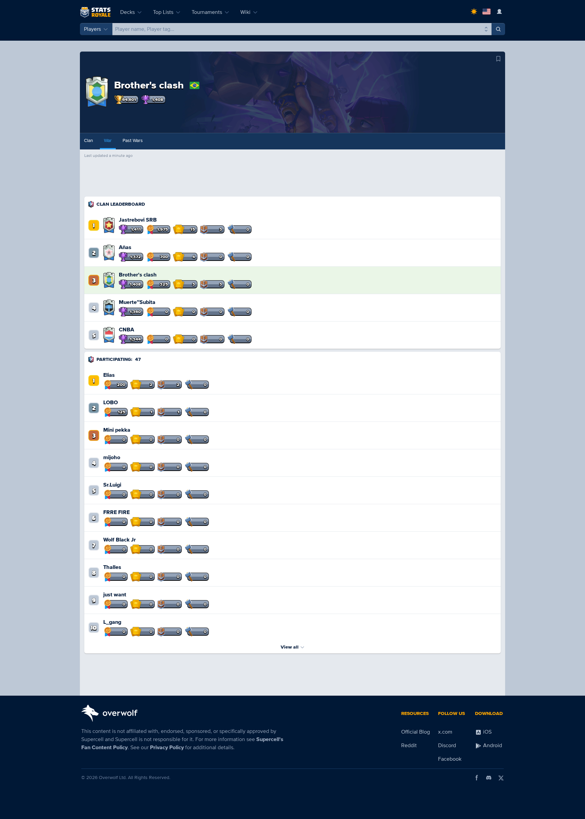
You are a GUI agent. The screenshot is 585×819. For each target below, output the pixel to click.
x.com (445, 732)
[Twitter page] (501, 777)
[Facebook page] (476, 777)
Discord (447, 745)
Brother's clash (138, 274)
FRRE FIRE (116, 512)
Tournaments (207, 12)
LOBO (110, 402)
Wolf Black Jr (119, 539)
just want (114, 594)
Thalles (112, 567)
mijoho (111, 457)
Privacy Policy (167, 747)
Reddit (409, 745)
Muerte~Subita (137, 302)
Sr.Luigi (112, 485)
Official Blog (415, 732)
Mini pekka (116, 430)
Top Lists (163, 12)
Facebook (449, 759)
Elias (109, 375)
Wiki (245, 12)
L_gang (112, 622)
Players (92, 29)
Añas (125, 247)
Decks (127, 12)
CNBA (126, 329)
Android (492, 745)
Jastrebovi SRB (138, 220)
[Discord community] (489, 777)
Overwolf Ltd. (113, 777)
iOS (487, 732)
